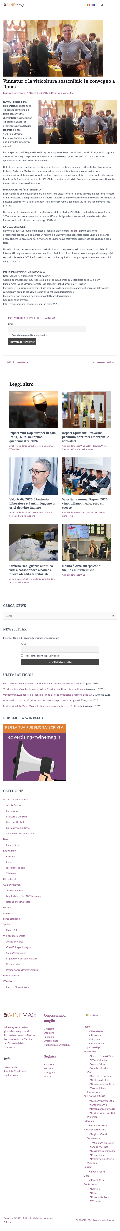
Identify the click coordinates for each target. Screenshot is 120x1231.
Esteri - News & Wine (96, 445)
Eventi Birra (12, 844)
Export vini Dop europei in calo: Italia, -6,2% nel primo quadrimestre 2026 (32, 437)
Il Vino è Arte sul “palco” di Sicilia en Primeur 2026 (82, 568)
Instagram (49, 1072)
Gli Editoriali (10, 878)
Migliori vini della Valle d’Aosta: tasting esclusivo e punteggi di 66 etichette (42, 705)
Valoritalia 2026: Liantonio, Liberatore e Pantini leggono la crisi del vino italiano (32, 503)
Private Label (13, 964)
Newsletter (97, 1031)
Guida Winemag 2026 (102, 1100)
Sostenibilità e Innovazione (22, 515)
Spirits (6, 924)
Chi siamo (49, 1028)
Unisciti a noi (51, 1040)
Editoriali (89, 1120)
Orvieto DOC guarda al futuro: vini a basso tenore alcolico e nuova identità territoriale (31, 570)
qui (75, 230)
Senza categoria (11, 918)
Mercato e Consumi (42, 445)
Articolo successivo (105, 362)
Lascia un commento (14, 92)
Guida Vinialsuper (16, 952)
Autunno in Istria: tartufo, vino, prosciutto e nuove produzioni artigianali (41, 700)
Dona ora (49, 1032)
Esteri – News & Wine (17, 986)
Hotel (9, 861)
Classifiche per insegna (18, 947)
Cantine (10, 856)
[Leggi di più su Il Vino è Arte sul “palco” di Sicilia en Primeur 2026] (86, 542)
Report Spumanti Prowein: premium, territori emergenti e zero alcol (85, 437)
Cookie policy (11, 1074)
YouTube (48, 1068)
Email (11, 323)
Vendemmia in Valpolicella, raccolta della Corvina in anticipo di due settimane (44, 688)
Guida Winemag (11, 884)
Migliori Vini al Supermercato (22, 958)
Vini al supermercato (14, 935)
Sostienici (49, 1036)
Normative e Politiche (18, 827)
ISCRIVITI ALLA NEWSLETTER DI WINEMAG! (33, 317)
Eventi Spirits (13, 930)
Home (87, 1026)
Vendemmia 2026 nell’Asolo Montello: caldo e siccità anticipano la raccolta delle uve (47, 694)
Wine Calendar (11, 975)
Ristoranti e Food (15, 867)
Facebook (49, 1064)
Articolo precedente (15, 362)
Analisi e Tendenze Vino (20, 445)
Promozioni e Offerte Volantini (22, 969)
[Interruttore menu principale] (112, 5)
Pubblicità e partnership (57, 1044)
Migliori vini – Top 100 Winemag (23, 896)
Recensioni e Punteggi (18, 901)
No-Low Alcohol (15, 822)
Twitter (48, 1076)
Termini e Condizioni (15, 1070)
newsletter (9, 912)
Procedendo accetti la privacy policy (29, 335)
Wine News (14, 449)
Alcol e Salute (15, 578)
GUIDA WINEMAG (94, 1096)
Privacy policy (11, 1066)
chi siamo (96, 1039)
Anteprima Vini (14, 890)
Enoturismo (9, 850)
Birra (5, 839)
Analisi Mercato (14, 941)
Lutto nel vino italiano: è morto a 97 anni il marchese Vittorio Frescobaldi (42, 683)
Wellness (11, 873)
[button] (102, 5)
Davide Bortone (99, 1125)
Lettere (7, 907)
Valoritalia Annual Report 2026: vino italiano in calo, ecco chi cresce (85, 503)
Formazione (12, 810)
